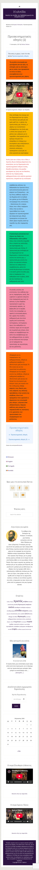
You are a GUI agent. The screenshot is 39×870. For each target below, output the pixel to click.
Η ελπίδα (19, 12)
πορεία (29, 621)
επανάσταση (13, 613)
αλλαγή (30, 601)
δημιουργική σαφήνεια (24, 604)
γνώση (16, 604)
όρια (30, 629)
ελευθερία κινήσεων (25, 607)
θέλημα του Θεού (13, 616)
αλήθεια (25, 601)
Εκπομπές (19, 445)
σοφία (14, 629)
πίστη (12, 621)
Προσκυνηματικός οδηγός (20, 56)
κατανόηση (19, 619)
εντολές (30, 611)
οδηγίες (8, 621)
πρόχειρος (22, 626)
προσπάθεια (27, 624)
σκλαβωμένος (29, 626)
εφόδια (22, 613)
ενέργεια (25, 611)
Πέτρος (11, 601)
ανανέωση (10, 604)
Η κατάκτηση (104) (19, 661)
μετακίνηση (28, 619)
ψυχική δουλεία (25, 629)
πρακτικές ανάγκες (19, 624)
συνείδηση (19, 629)
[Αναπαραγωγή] (8, 782)
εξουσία (8, 613)
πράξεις (11, 624)
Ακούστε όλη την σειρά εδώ (19, 793)
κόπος (23, 619)
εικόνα (11, 607)
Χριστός (18, 601)
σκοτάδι (9, 629)
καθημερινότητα (12, 619)
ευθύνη (19, 613)
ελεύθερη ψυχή (11, 611)
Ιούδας (8, 601)
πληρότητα (17, 622)
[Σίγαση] (28, 782)
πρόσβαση (17, 626)
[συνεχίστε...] (19, 673)
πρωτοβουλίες (10, 626)
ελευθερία (17, 607)
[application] (19, 776)
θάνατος (30, 613)
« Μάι (18, 751)
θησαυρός (22, 616)
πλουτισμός (23, 621)
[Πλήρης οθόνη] (30, 782)
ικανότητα (28, 616)
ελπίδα (18, 610)
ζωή (26, 614)
